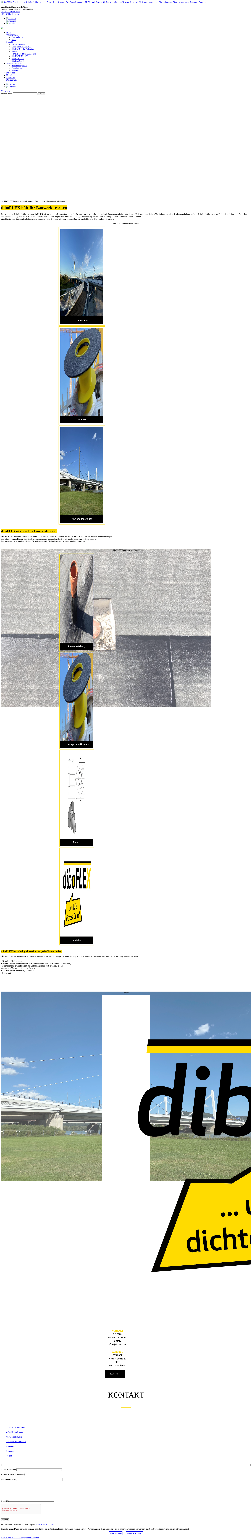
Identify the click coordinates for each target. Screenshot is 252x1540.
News (14, 39)
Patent (14, 51)
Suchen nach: (6, 94)
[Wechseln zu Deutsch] (10, 84)
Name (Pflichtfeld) (8, 1469)
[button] (126, 194)
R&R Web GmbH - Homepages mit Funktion (20, 1538)
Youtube (9, 1456)
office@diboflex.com (10, 14)
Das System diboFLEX (21, 47)
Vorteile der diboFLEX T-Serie (24, 54)
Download (10, 73)
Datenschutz (11, 80)
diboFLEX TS (18, 61)
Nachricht (5, 1501)
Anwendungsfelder (14, 63)
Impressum (10, 77)
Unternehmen (12, 35)
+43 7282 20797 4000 (10, 12)
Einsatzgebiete (17, 68)
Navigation (5, 91)
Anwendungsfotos (19, 66)
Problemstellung (18, 44)
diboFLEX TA (18, 58)
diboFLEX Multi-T (20, 56)
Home (8, 32)
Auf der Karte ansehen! (16, 1441)
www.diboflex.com (14, 1437)
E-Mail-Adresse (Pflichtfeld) (13, 1474)
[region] (126, 147)
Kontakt (9, 75)
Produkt (9, 42)
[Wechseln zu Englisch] (11, 87)
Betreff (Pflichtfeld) (9, 1479)
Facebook (10, 1446)
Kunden (15, 70)
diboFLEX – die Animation (23, 49)
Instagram (10, 1451)
